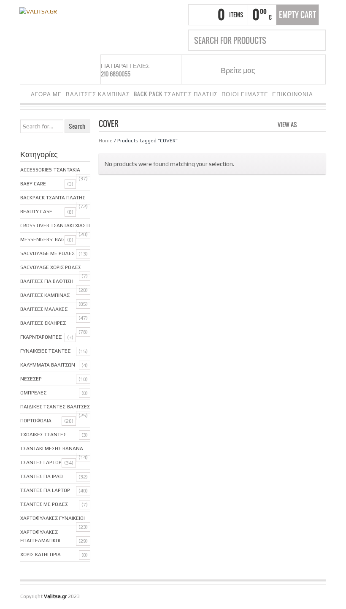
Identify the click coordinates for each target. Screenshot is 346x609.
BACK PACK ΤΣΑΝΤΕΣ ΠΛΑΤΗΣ (176, 94)
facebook (271, 69)
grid (306, 123)
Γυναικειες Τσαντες (45, 351)
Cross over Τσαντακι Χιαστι (55, 225)
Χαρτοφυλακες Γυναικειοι (52, 518)
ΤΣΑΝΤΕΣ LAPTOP (41, 462)
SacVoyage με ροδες (47, 253)
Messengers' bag (42, 239)
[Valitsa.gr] (38, 10)
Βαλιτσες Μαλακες (44, 309)
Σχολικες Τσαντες (43, 435)
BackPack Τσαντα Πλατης (52, 198)
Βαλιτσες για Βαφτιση (46, 281)
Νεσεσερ (31, 379)
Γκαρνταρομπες (41, 337)
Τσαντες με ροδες (44, 504)
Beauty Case (36, 212)
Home (106, 141)
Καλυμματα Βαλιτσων (47, 365)
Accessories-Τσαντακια (50, 170)
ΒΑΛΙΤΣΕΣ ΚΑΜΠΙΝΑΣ (98, 94)
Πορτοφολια (35, 421)
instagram (282, 69)
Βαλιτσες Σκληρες (43, 323)
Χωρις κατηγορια (40, 554)
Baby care (33, 184)
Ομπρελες (33, 393)
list (320, 123)
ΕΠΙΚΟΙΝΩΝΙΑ (292, 94)
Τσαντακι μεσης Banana (51, 448)
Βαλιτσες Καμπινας (45, 295)
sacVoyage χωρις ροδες (50, 267)
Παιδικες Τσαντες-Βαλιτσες (55, 407)
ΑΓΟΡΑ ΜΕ (46, 94)
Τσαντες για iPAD (41, 476)
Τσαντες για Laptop (45, 490)
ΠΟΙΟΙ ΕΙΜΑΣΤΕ (245, 94)
